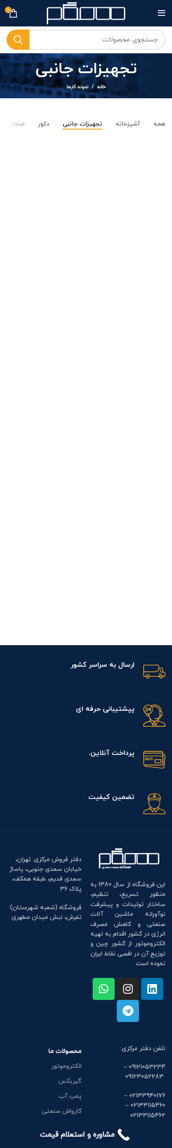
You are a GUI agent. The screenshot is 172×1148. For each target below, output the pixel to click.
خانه (101, 86)
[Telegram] (128, 1011)
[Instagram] (128, 989)
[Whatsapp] (104, 989)
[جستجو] (18, 40)
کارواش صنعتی (62, 1111)
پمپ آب (70, 1096)
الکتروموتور (66, 1066)
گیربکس (70, 1081)
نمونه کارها (77, 86)
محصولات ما (65, 1051)
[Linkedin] (152, 989)
